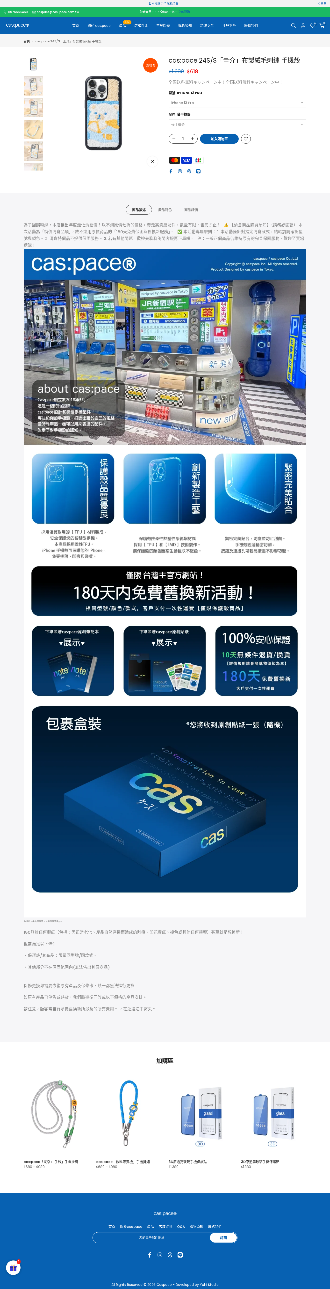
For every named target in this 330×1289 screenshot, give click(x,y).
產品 (124, 25)
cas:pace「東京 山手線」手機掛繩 (51, 1161)
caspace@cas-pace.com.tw (58, 12)
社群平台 (229, 25)
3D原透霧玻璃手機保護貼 (260, 1161)
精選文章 (207, 25)
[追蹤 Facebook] (171, 171)
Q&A (181, 1226)
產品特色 (165, 209)
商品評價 (191, 209)
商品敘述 (139, 209)
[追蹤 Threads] (189, 171)
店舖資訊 (141, 25)
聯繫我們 (251, 25)
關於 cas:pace (99, 25)
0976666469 (18, 12)
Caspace (164, 1284)
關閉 (9, 3)
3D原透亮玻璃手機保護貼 (188, 1161)
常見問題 (163, 25)
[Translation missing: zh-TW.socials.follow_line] (198, 171)
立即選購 (184, 12)
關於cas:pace (131, 1226)
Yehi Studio (209, 1284)
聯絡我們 (215, 1226)
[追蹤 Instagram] (180, 171)
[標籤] (165, 3)
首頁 (75, 25)
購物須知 (185, 25)
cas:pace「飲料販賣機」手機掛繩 (123, 1161)
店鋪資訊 (165, 1226)
